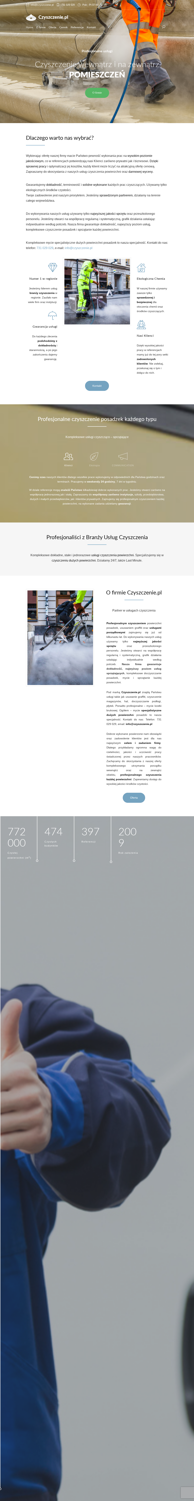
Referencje (77, 27)
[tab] (68, 458)
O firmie (41, 27)
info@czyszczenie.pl (42, 4)
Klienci (68, 465)
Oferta (52, 27)
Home (29, 27)
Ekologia (94, 465)
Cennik (63, 27)
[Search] (164, 27)
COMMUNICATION (123, 465)
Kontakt (91, 27)
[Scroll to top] (183, 1490)
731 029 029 (68, 4)
